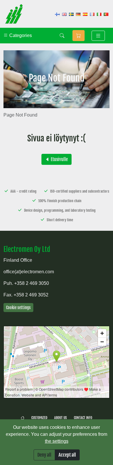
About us (60, 418)
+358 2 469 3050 (31, 283)
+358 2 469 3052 (31, 294)
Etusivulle (59, 159)
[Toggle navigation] (98, 36)
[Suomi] (57, 14)
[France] (92, 14)
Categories (20, 35)
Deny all (44, 455)
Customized (39, 418)
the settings (56, 441)
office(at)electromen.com (28, 271)
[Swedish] (71, 14)
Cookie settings (18, 307)
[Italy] (99, 14)
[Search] (62, 35)
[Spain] (85, 14)
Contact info (83, 418)
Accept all (67, 455)
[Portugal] (106, 14)
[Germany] (78, 14)
